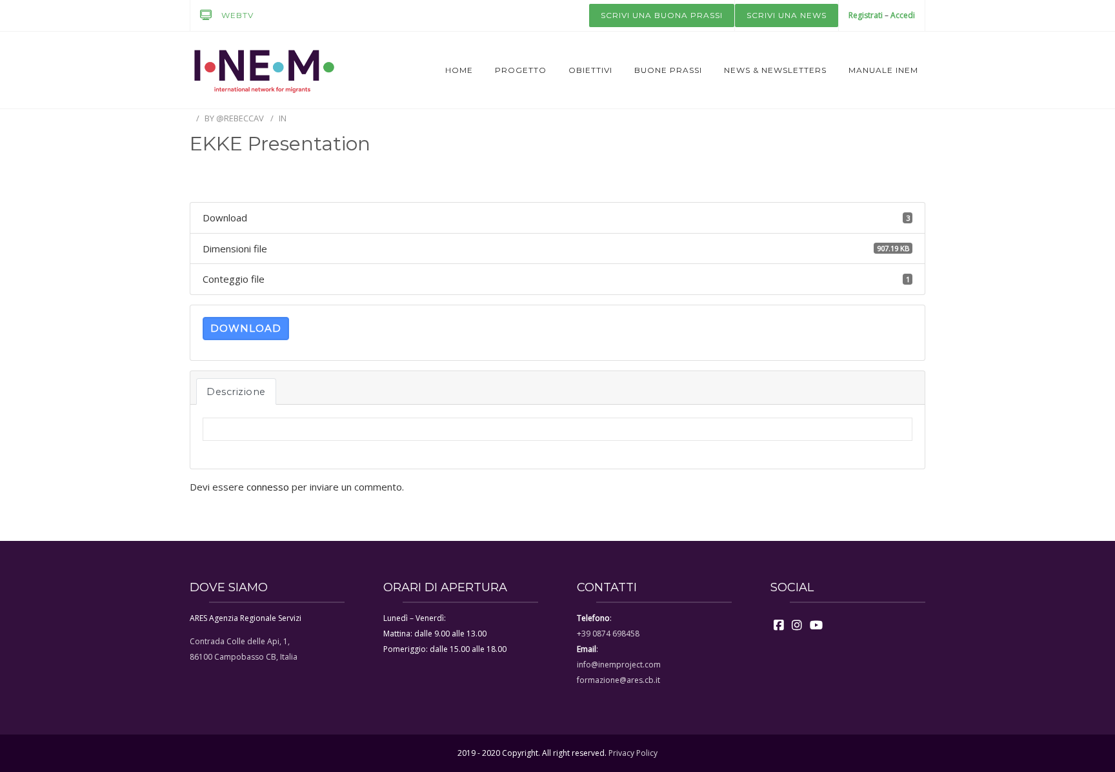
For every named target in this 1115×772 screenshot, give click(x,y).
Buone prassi (668, 70)
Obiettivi (590, 70)
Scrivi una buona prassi (662, 15)
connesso (267, 486)
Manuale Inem (883, 70)
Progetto (521, 70)
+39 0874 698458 (608, 633)
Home (459, 70)
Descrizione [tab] (236, 392)
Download (245, 328)
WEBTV (237, 15)
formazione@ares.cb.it (618, 680)
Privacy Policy (633, 752)
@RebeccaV (240, 118)
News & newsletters (775, 70)
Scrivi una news (787, 15)
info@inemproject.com (619, 664)
